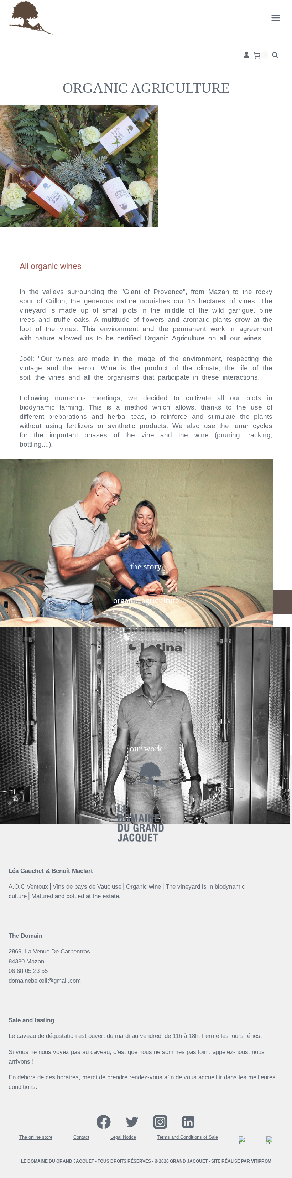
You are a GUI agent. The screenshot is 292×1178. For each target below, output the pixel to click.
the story (146, 566)
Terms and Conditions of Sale (187, 1137)
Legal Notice (123, 1137)
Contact (81, 1137)
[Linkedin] (188, 1122)
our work (146, 748)
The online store (35, 1137)
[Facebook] (104, 1122)
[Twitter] (132, 1122)
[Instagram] (160, 1122)
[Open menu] (275, 18)
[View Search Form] (275, 55)
